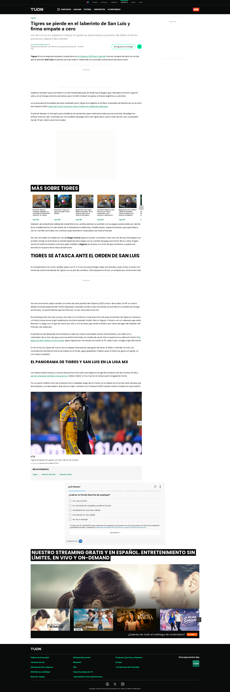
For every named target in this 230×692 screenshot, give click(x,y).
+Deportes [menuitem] (99, 9)
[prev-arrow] (31, 423)
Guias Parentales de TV (83, 672)
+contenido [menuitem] (114, 9)
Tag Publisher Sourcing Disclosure (87, 677)
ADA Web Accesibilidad (40, 672)
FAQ (74, 667)
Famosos (114, 2)
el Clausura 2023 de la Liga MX (92, 56)
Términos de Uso (38, 662)
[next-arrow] (141, 207)
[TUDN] (37, 9)
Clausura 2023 (66, 474)
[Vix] (196, 9)
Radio (133, 2)
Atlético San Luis (48, 474)
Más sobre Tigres (55, 188)
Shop (141, 2)
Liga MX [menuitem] (77, 9)
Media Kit (77, 662)
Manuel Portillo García (42, 44)
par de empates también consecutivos (49, 376)
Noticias (104, 2)
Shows (95, 2)
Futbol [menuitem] (87, 9)
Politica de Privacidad (40, 657)
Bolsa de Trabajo (38, 677)
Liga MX (36, 220)
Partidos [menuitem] (66, 9)
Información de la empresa (42, 667)
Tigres (33, 18)
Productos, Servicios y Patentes (129, 657)
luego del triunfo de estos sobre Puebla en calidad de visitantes (78, 106)
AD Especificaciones (81, 657)
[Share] (139, 46)
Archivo (119, 662)
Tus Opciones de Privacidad (127, 667)
